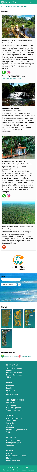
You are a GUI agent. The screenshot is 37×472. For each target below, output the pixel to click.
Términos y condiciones (20, 470)
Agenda (9, 370)
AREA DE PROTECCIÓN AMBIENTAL (15, 401)
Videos (9, 377)
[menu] (35, 2)
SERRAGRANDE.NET (8, 352)
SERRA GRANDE (12, 365)
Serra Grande (5, 6)
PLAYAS (9, 382)
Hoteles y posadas (13, 440)
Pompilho (10, 386)
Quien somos (7, 470)
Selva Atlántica (11, 405)
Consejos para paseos (14, 410)
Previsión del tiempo (14, 373)
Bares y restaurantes (14, 418)
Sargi (8, 392)
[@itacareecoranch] (9, 73)
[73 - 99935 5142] (4, 73)
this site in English (27, 356)
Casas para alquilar (13, 443)
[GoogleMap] (4, 248)
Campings (10, 445)
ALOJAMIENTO (11, 437)
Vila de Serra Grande (14, 368)
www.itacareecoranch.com (11, 79)
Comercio (10, 423)
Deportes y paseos (16, 6)
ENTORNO (10, 450)
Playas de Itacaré (12, 395)
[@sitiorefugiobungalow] (9, 197)
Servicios (9, 425)
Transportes (11, 421)
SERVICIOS (10, 415)
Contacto (31, 470)
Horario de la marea (14, 375)
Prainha (9, 388)
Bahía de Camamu (13, 460)
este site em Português (11, 356)
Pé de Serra (10, 390)
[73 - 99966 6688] (4, 197)
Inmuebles (10, 427)
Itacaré (9, 453)
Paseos (25, 6)
